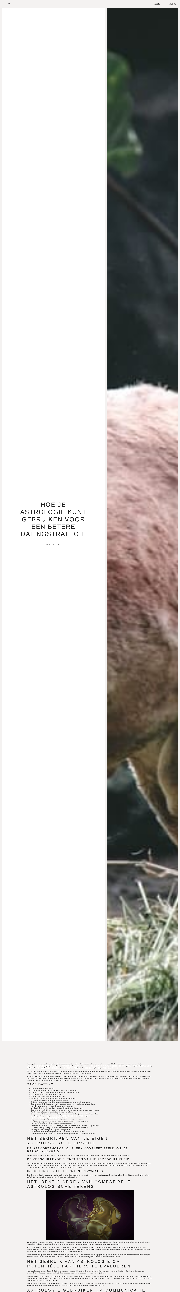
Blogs (173, 4)
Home (157, 4)
